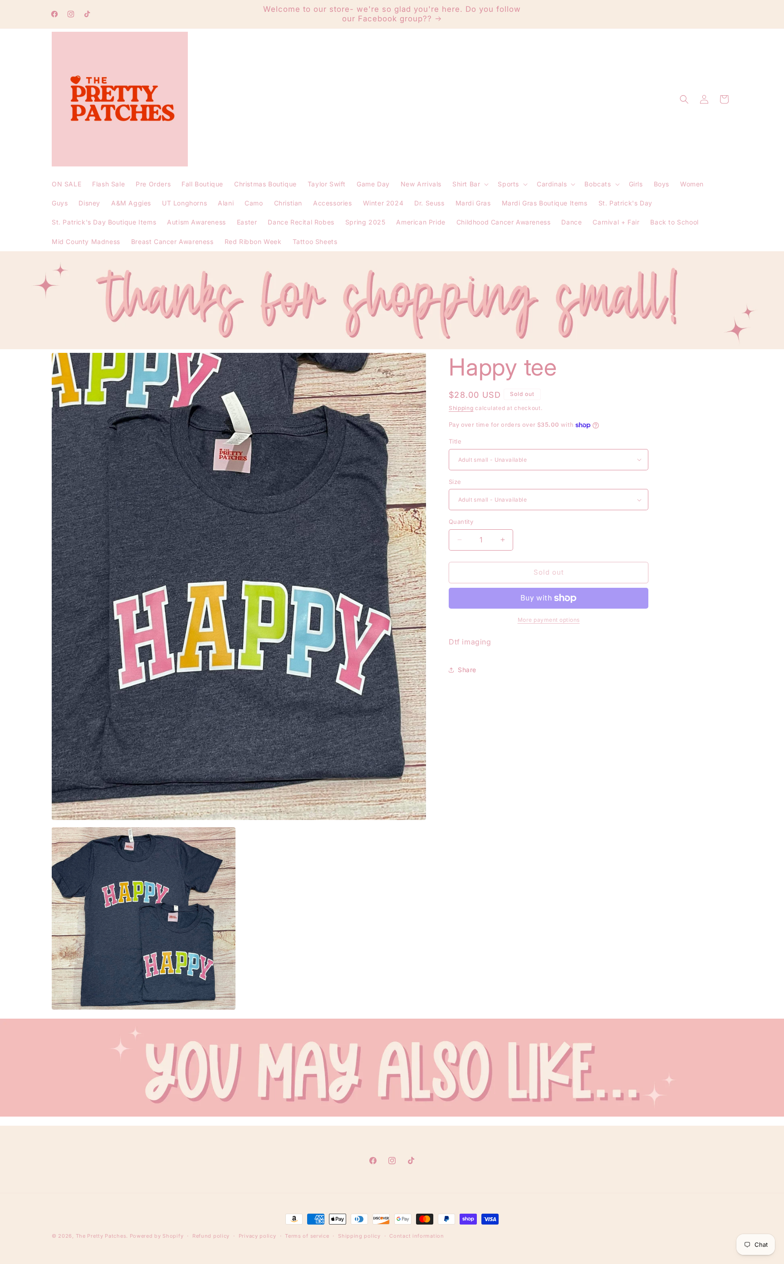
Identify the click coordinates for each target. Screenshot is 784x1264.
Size (455, 481)
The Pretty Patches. (102, 1236)
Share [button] (467, 669)
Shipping (461, 408)
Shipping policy (359, 1236)
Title (455, 441)
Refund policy (211, 1236)
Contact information (416, 1236)
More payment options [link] (549, 619)
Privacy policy (257, 1236)
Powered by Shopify (157, 1236)
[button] (469, 184)
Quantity (461, 521)
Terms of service (307, 1236)
